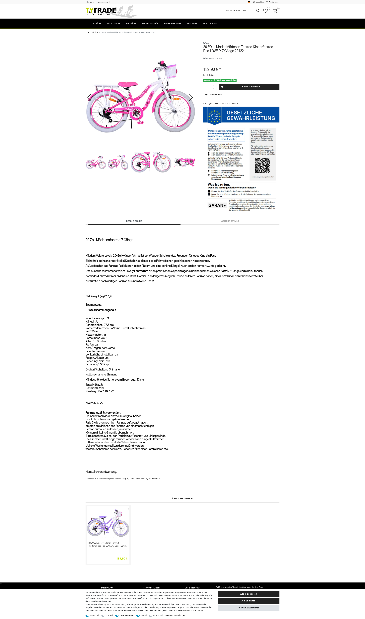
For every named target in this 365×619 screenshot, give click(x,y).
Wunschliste (215, 95)
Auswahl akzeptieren (248, 608)
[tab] (134, 221)
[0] (266, 12)
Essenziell (94, 615)
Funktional (158, 615)
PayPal (144, 615)
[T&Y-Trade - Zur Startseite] (111, 11)
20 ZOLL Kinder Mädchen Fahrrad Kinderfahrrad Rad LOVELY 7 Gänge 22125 (108, 544)
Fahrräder (131, 23)
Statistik (109, 615)
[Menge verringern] (214, 88)
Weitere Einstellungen (175, 615)
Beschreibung (134, 221)
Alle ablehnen (249, 601)
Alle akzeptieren (248, 594)
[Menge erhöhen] (214, 85)
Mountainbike (113, 23)
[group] (108, 523)
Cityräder (96, 23)
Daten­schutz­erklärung (193, 610)
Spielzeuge (192, 23)
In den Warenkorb (251, 87)
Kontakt (90, 2)
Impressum (103, 2)
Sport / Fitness (210, 23)
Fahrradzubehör (150, 23)
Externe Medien (127, 615)
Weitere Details (230, 221)
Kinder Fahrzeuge (172, 23)
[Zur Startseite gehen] (88, 32)
